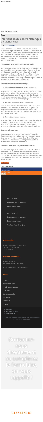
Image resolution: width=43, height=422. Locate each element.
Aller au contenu (6, 1)
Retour (3, 35)
